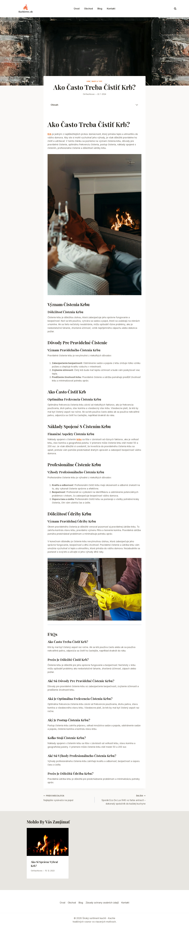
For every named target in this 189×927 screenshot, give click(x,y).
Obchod (88, 8)
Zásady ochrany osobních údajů (102, 902)
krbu (79, 439)
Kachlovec (90, 94)
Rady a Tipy (97, 81)
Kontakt (111, 8)
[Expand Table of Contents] (136, 104)
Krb (88, 81)
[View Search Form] (175, 8)
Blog (99, 8)
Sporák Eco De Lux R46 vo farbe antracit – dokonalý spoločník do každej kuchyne (124, 800)
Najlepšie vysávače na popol (58, 798)
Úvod (76, 8)
